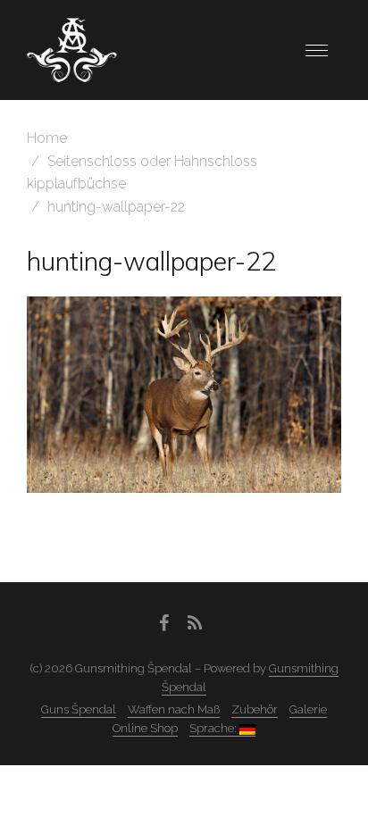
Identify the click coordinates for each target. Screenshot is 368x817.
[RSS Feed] (194, 623)
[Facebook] (164, 623)
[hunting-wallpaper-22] (184, 394)
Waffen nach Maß (174, 709)
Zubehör (254, 709)
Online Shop (145, 728)
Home (47, 137)
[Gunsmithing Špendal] (72, 48)
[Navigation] (316, 50)
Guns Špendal (78, 709)
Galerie (308, 709)
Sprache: (214, 728)
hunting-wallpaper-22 (151, 261)
